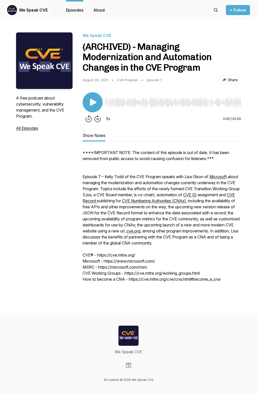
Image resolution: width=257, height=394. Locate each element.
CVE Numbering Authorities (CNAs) (154, 200)
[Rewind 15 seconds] (88, 118)
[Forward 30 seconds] (97, 118)
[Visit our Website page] (128, 365)
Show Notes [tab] (94, 135)
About (99, 10)
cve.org (133, 230)
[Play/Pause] (93, 102)
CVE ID (190, 194)
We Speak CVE (33, 10)
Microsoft (218, 176)
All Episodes (27, 128)
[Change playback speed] (108, 118)
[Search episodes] (216, 10)
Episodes (74, 10)
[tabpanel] (162, 221)
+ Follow (238, 10)
